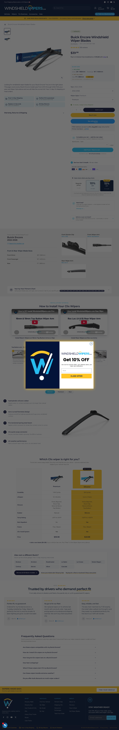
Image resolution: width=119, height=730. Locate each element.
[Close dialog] (91, 343)
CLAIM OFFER (76, 376)
